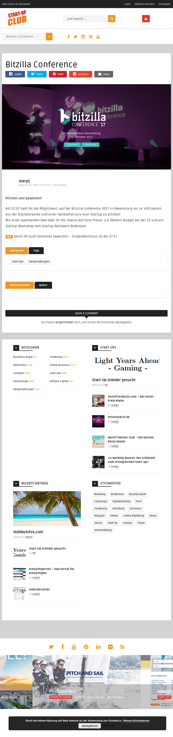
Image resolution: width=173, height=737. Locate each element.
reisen (98, 523)
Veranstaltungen (39, 261)
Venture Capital (59, 381)
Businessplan (137, 494)
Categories (17, 250)
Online (114, 515)
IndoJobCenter (39, 589)
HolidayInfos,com (28, 532)
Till (106, 385)
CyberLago (100, 501)
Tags (36, 250)
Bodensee (117, 494)
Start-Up (113, 523)
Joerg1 (24, 181)
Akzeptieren (90, 726)
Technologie (20, 381)
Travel (141, 523)
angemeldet (64, 322)
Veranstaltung (103, 530)
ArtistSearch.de (119, 417)
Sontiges (18, 373)
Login (127, 4)
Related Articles (20, 285)
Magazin (99, 515)
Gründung (118, 508)
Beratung (100, 494)
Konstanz (135, 508)
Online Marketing (133, 515)
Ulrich (29, 537)
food (138, 501)
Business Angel (22, 357)
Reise (153, 515)
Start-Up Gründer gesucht (114, 380)
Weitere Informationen (136, 720)
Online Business (60, 365)
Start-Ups (18, 261)
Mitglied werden (145, 4)
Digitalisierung (121, 501)
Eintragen (165, 4)
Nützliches (19, 365)
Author (43, 285)
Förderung (56, 357)
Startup (127, 523)
